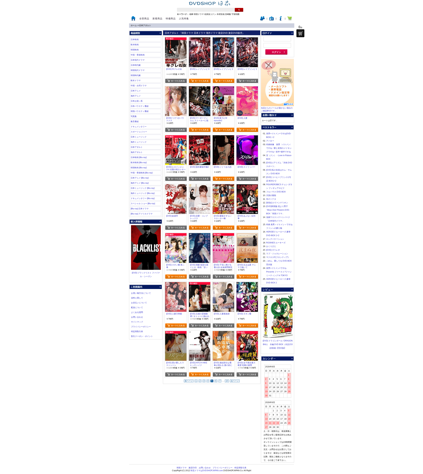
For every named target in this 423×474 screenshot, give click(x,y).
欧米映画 (135, 44)
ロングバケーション (275, 239)
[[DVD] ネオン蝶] (247, 284)
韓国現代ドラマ (138, 70)
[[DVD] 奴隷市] (176, 186)
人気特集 (184, 18)
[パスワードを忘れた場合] (280, 20)
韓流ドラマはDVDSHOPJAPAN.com (207, 470)
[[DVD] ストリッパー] (247, 137)
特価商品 (171, 18)
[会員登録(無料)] (271, 20)
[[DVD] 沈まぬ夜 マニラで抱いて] (247, 235)
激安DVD (193, 468)
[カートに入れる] (176, 81)
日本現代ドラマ (138, 60)
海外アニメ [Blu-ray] (140, 183)
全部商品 (144, 18)
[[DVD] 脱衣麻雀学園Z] (199, 137)
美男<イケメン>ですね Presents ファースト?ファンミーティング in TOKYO (279, 272)
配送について (137, 307)
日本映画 (135, 39)
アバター (270, 141)
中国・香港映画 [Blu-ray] (142, 173)
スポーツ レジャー (139, 132)
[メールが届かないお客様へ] (277, 105)
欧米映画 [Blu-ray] (139, 162)
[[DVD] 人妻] (247, 88)
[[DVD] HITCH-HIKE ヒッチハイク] (199, 333)
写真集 (134, 116)
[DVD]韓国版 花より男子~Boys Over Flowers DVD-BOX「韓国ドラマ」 (278, 210)
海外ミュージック (139, 142)
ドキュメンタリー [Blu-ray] (142, 198)
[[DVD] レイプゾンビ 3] (199, 39)
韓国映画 (135, 50)
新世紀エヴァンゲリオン (277, 203)
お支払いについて (139, 303)
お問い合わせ (137, 317)
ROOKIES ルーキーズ (276, 243)
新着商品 (157, 18)
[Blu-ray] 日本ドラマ (140, 208)
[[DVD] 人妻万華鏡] (176, 284)
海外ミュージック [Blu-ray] (142, 193)
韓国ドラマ (199, 14)
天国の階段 (271, 195)
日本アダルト (145, 25)
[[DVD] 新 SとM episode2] (223, 88)
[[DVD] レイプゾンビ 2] (223, 39)
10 (227, 381)
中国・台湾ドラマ (139, 85)
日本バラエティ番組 (140, 106)
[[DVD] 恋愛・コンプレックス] (199, 186)
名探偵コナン (210, 14)
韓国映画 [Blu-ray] (139, 167)
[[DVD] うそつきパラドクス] (176, 88)
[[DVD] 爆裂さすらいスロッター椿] (223, 186)
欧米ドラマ (136, 80)
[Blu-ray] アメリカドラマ (142, 214)
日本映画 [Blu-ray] (139, 157)
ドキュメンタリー (139, 126)
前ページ (189, 381)
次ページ (235, 381)
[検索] (239, 10)
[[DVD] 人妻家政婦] (223, 284)
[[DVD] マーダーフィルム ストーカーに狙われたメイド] (199, 88)
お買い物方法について (141, 293)
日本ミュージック (139, 137)
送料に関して (137, 298)
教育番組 (135, 121)
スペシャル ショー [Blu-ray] (143, 203)
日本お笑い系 (137, 101)
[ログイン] (262, 20)
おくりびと (271, 246)
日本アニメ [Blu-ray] (140, 178)
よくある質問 (137, 312)
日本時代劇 (136, 65)
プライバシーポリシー (141, 327)
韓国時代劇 (136, 75)
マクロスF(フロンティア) (277, 257)
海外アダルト (137, 152)
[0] (300, 33)
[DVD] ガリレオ (273, 250)
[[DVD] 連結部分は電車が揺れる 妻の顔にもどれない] (223, 333)
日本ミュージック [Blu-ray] (142, 188)
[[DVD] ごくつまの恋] (223, 137)
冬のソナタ (271, 199)
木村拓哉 (221, 14)
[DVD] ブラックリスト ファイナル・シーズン (146, 275)
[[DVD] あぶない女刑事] (247, 186)
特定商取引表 (137, 331)
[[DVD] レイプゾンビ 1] (247, 39)
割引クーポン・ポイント (142, 336)
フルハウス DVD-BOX (276, 192)
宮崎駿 (228, 14)
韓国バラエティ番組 (140, 111)
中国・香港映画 (138, 55)
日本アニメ (136, 91)
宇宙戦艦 (235, 14)
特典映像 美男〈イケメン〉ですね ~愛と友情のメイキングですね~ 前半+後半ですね (279, 148)
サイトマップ (137, 322)
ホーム (134, 25)
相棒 (191, 14)
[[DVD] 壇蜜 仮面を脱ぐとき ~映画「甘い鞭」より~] (199, 235)
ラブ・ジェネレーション (277, 253)
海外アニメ (136, 96)
